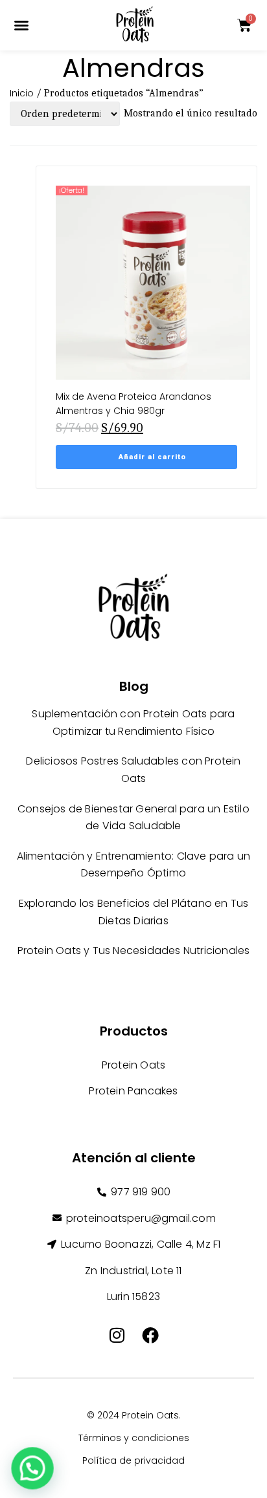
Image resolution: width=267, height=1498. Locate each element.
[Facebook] (150, 1335)
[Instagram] (117, 1335)
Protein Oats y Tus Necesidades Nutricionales (133, 950)
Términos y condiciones (133, 1437)
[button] (21, 25)
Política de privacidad (133, 1460)
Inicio (22, 93)
